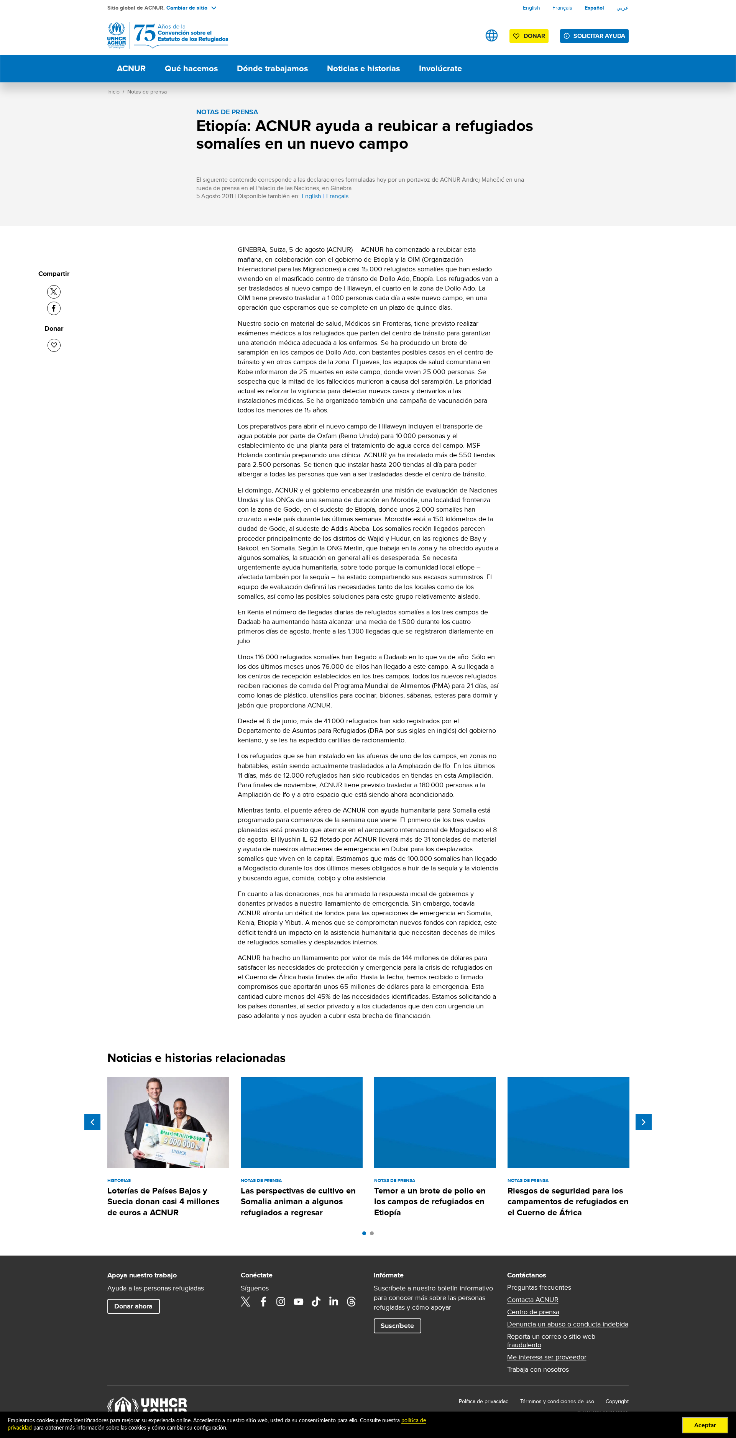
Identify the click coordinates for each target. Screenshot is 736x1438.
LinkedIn (334, 1302)
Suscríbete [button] (397, 1326)
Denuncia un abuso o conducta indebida (567, 1324)
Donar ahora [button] (133, 1306)
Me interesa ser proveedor (546, 1357)
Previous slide (92, 1122)
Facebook (263, 1302)
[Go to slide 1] (366, 1235)
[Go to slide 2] (374, 1235)
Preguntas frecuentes (539, 1287)
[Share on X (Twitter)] (54, 292)
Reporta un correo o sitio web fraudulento (551, 1340)
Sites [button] (491, 35)
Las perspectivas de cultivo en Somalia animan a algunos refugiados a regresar (298, 1201)
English (531, 7)
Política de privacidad (484, 1401)
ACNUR (131, 68)
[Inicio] (161, 35)
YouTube (299, 1302)
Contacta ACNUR (533, 1299)
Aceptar (705, 1425)
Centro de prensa (533, 1312)
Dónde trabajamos (272, 68)
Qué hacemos (191, 68)
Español (594, 7)
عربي (622, 7)
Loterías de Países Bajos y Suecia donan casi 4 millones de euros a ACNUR (163, 1201)
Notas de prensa (147, 91)
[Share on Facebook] (54, 308)
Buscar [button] (467, 35)
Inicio (113, 91)
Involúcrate (440, 68)
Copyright (617, 1401)
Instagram (281, 1302)
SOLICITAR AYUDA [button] (599, 35)
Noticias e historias (363, 68)
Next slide (644, 1122)
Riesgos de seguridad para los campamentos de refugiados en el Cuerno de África (568, 1201)
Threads (351, 1302)
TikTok (316, 1302)
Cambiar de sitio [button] (186, 7)
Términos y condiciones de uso (557, 1401)
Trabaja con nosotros (538, 1369)
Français (562, 7)
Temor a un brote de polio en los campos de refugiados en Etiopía (430, 1201)
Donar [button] (534, 35)
